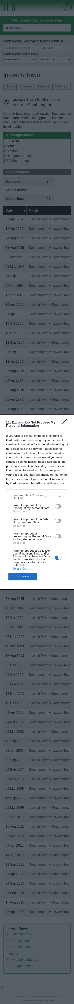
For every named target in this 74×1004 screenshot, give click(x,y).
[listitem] (37, 496)
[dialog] (37, 502)
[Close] (66, 423)
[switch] (58, 506)
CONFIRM (23, 576)
